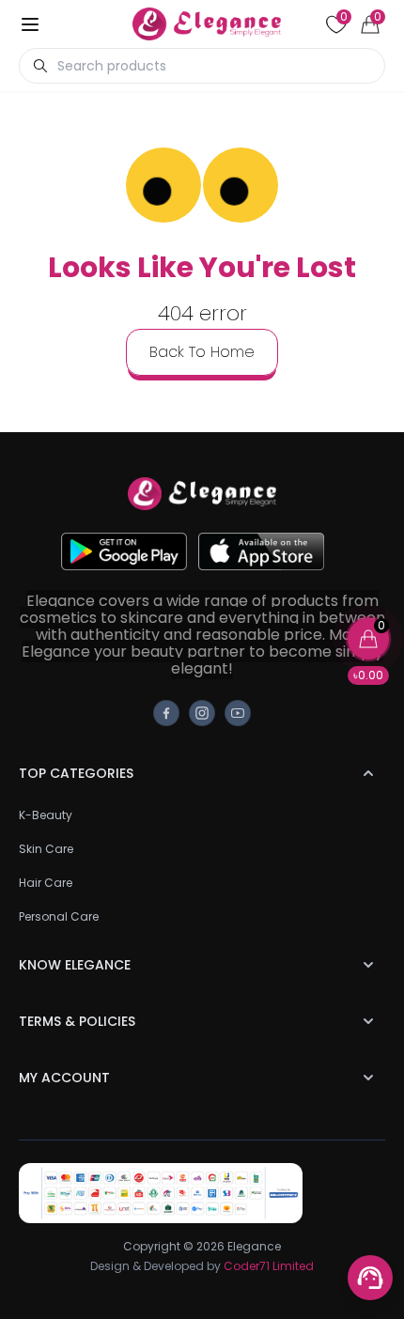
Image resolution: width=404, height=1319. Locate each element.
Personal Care (59, 916)
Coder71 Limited (269, 1266)
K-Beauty (45, 815)
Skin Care (46, 849)
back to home (202, 352)
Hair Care (45, 883)
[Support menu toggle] (370, 1277)
